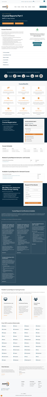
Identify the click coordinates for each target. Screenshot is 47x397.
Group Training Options (23, 110)
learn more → (4, 252)
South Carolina (5, 356)
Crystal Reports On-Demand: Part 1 (8, 178)
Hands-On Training (38, 90)
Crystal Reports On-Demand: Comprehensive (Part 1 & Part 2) (11, 175)
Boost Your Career (39, 110)
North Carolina (16, 349)
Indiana (38, 332)
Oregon (15, 353)
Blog (26, 6)
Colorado (4, 329)
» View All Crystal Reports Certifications (7, 217)
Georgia (4, 332)
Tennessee (16, 356)
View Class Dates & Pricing (37, 42)
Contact (24, 1)
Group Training (32, 384)
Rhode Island (39, 353)
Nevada (4, 346)
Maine (4, 339)
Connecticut (16, 329)
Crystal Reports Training (8, 13)
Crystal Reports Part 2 (6, 161)
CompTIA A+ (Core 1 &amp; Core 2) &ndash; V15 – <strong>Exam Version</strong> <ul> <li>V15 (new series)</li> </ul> (8, 226)
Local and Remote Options (8, 100)
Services (22, 6)
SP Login (27, 1)
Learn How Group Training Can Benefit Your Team (9, 199)
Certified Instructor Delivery (8, 90)
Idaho (15, 332)
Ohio (38, 349)
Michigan (38, 339)
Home (16, 6)
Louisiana (38, 336)
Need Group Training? (19, 23)
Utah (38, 356)
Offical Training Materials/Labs (23, 100)
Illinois (27, 332)
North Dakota (28, 349)
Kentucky (27, 336)
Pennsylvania (28, 353)
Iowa (4, 336)
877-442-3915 (5, 1)
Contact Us (40, 383)
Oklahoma (4, 353)
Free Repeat (23, 90)
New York (4, 349)
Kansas (15, 336)
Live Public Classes (33, 383)
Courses (19, 6)
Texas (27, 356)
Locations (29, 6)
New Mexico (39, 346)
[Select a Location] (34, 131)
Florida (38, 329)
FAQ (39, 384)
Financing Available (8, 110)
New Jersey (27, 346)
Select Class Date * (28, 128)
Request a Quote (43, 6)
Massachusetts (28, 339)
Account (31, 1)
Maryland (15, 339)
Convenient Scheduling (38, 100)
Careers (39, 387)
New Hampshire (17, 346)
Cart (34, 1)
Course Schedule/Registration (8, 23)
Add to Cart (34, 134)
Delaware (27, 329)
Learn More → (6, 315)
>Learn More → (36, 316)
